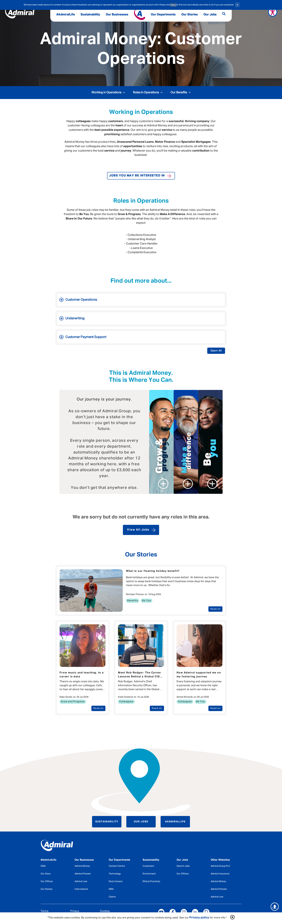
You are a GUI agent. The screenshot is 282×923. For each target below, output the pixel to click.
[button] (232, 917)
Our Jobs (141, 821)
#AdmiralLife (175, 821)
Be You (146, 600)
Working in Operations (106, 92)
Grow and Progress (73, 701)
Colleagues (126, 701)
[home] (64, 846)
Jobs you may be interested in (137, 175)
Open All (216, 350)
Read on (215, 609)
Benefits (132, 600)
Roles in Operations (146, 92)
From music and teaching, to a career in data (82, 674)
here (173, 5)
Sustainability (106, 821)
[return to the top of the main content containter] (275, 907)
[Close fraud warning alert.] (237, 5)
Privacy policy (199, 917)
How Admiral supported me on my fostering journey (199, 674)
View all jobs (138, 529)
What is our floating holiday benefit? (153, 571)
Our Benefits (179, 92)
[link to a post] (91, 590)
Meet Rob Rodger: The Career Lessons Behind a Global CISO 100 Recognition (140, 675)
